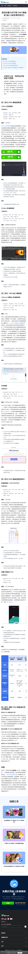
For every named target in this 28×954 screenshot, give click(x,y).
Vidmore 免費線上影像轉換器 (17, 323)
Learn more (13, 952)
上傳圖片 (8, 903)
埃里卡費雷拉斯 (6, 18)
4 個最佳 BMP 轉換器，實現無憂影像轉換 (14, 843)
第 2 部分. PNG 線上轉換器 (9, 63)
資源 (5, 5)
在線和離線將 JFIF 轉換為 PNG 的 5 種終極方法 (14, 821)
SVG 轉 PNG (6, 411)
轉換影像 (9, 5)
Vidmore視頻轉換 (5, 126)
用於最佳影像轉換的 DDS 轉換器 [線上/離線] (14, 866)
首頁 (2, 5)
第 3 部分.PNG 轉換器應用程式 (10, 65)
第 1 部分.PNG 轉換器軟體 (9, 61)
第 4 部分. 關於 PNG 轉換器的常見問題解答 (13, 67)
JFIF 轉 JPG (9, 602)
